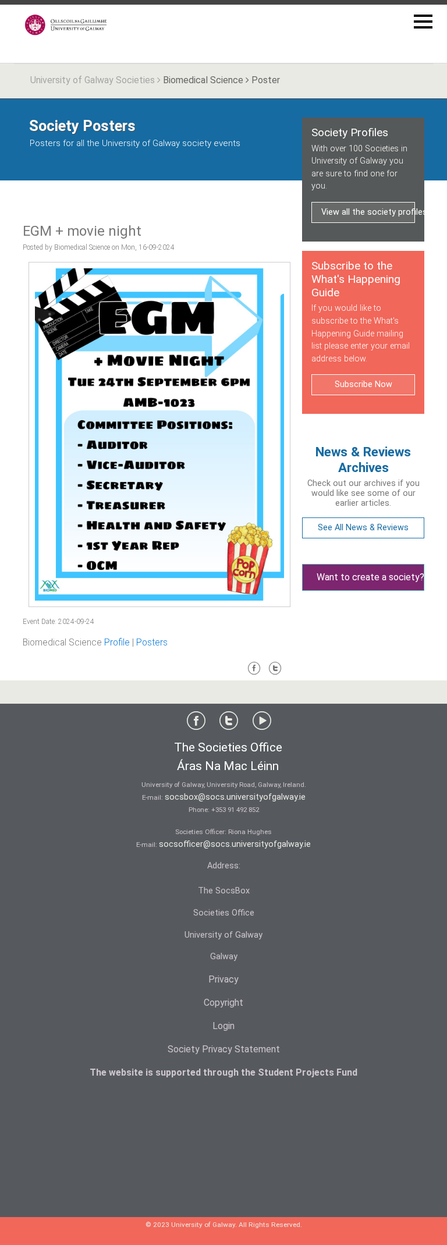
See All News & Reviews (363, 528)
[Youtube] (262, 723)
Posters (152, 642)
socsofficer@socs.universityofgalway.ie (235, 844)
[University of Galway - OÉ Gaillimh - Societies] (66, 24)
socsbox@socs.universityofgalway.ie (235, 797)
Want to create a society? (370, 577)
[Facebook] (254, 673)
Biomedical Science (203, 80)
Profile (117, 642)
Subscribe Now (363, 384)
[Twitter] (275, 673)
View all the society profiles (368, 212)
